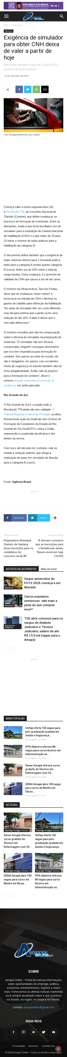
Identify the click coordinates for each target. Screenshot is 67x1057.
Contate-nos (48, 1046)
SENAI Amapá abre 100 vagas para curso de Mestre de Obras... (43, 788)
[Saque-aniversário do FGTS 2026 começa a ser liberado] (13, 583)
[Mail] (33, 1032)
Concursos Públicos (10, 626)
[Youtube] (53, 1032)
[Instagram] (23, 1032)
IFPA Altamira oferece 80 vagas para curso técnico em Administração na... (43, 750)
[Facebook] (13, 1032)
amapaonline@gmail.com (39, 1007)
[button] (62, 16)
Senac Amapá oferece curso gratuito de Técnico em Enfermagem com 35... (42, 769)
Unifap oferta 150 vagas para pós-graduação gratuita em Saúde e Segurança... (42, 731)
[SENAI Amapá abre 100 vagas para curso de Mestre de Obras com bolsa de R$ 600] (13, 788)
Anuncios (33, 1046)
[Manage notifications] (58, 1049)
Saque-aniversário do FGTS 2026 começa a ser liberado (42, 583)
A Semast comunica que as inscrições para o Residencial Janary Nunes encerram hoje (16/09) (49, 548)
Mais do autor (49, 569)
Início (6, 25)
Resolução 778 (14, 211)
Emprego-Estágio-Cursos (16, 830)
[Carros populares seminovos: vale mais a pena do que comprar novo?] (13, 600)
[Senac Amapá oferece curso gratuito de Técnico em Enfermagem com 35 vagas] (13, 770)
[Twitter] (43, 1032)
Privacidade (18, 1046)
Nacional (17, 25)
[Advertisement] (33, 164)
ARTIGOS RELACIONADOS (21, 569)
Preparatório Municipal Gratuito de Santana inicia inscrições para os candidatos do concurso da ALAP (18, 548)
